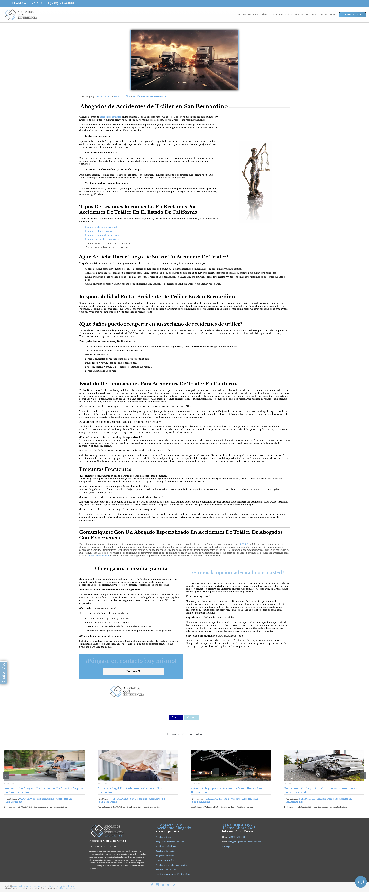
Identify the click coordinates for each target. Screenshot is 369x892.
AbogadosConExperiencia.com (26, 886)
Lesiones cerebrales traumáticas (102, 239)
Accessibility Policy (65, 886)
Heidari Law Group (66, 888)
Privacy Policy (48, 886)
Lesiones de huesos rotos (98, 231)
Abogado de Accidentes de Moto (170, 842)
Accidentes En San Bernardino (150, 96)
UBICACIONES (103, 96)
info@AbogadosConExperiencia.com (245, 842)
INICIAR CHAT (347, 863)
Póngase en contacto (99, 555)
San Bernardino (122, 96)
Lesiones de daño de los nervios (102, 235)
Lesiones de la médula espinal (101, 227)
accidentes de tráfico (110, 117)
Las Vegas (226, 846)
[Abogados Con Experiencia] (20, 14)
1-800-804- (244, 544)
